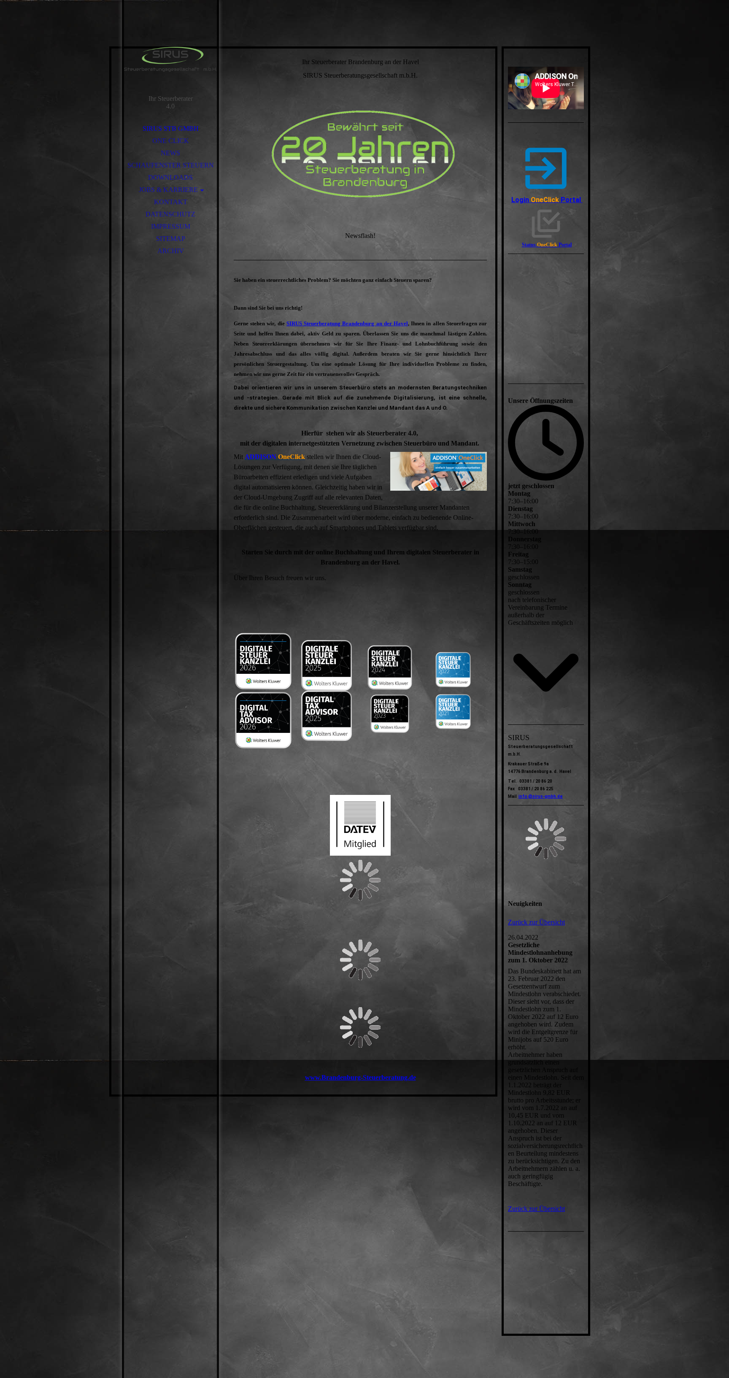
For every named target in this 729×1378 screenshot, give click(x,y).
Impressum (170, 226)
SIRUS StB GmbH (171, 128)
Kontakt (170, 201)
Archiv (170, 250)
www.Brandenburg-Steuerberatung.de (360, 1077)
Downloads (170, 177)
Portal (571, 200)
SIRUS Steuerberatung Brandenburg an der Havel (347, 323)
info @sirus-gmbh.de (540, 796)
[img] (170, 59)
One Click (170, 140)
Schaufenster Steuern (170, 165)
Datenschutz (170, 214)
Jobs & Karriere (168, 189)
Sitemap (170, 238)
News (170, 153)
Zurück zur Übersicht (536, 922)
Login (535, 200)
